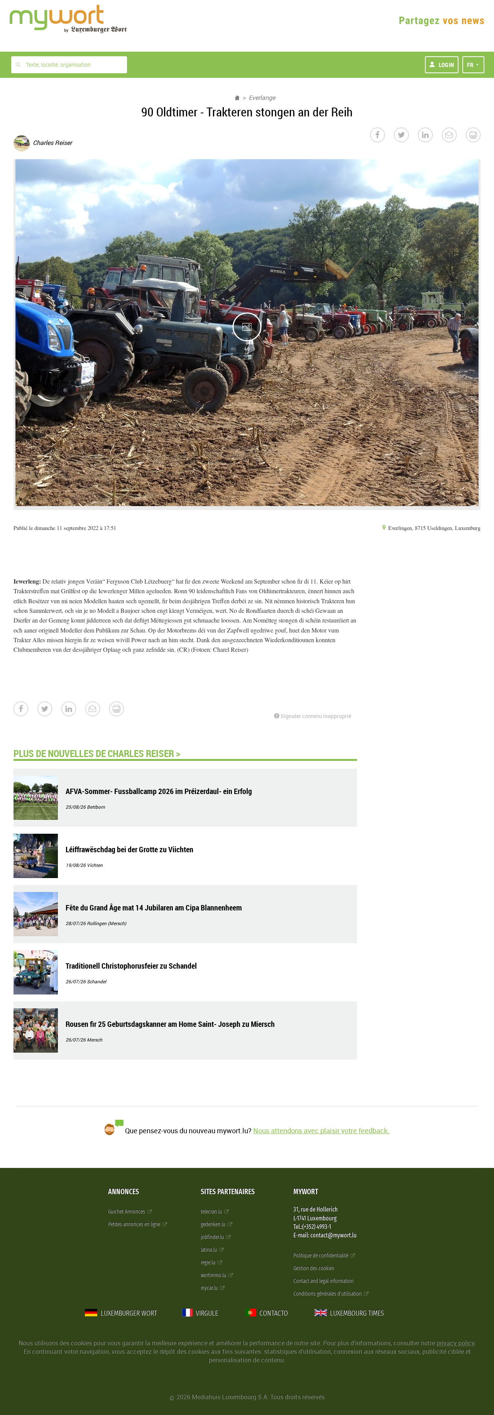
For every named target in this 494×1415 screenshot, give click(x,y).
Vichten (95, 865)
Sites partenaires (228, 1191)
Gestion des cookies (313, 1268)
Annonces (123, 1191)
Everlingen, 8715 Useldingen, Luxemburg (433, 528)
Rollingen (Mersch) (106, 923)
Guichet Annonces (127, 1211)
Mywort (305, 1191)
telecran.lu (212, 1211)
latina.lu (209, 1250)
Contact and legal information (323, 1281)
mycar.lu (210, 1288)
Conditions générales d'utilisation (328, 1293)
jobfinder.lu (213, 1237)
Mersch (94, 1039)
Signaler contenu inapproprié (315, 716)
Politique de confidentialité (321, 1255)
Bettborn (96, 807)
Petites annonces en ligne (134, 1224)
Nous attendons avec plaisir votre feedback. (321, 1130)
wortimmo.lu (214, 1275)
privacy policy (455, 1343)
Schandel (96, 981)
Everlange (262, 97)
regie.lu (209, 1262)
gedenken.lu (214, 1224)
